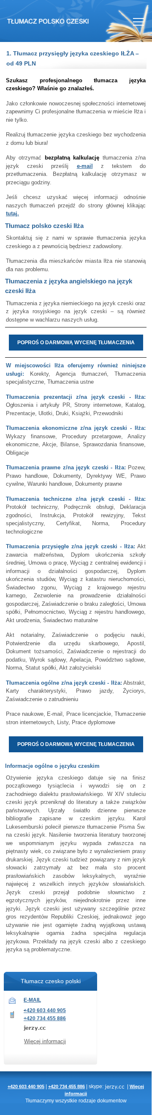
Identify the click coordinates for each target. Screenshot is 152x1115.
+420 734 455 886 (45, 1018)
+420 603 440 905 (45, 1010)
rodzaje (87, 1100)
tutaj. (12, 213)
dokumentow (112, 1100)
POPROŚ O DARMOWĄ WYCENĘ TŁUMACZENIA (76, 342)
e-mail (85, 166)
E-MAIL (32, 1000)
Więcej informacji (45, 1041)
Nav (138, 22)
